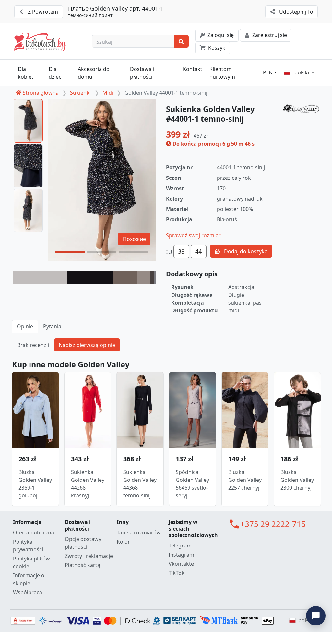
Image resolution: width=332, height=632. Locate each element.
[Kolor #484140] (152, 277)
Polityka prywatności (28, 545)
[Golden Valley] (301, 108)
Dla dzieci (56, 72)
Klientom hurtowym (222, 72)
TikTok (176, 572)
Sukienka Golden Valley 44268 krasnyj (87, 483)
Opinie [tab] (25, 326)
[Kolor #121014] (90, 277)
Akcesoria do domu (94, 72)
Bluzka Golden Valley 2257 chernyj (245, 479)
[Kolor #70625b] (125, 277)
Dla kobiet (25, 72)
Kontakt (192, 68)
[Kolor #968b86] (143, 277)
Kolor (123, 541)
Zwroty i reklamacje (89, 556)
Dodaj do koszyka (245, 251)
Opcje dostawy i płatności (84, 542)
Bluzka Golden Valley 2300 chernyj (297, 479)
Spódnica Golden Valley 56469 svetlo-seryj (192, 483)
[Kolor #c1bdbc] (40, 277)
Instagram (181, 554)
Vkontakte (181, 563)
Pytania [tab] (52, 326)
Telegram (180, 545)
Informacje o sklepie (28, 579)
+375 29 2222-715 (273, 524)
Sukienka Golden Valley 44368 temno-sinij (140, 483)
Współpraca (27, 592)
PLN (268, 72)
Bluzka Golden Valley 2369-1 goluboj (35, 483)
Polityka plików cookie (31, 562)
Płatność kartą (82, 565)
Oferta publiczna (33, 532)
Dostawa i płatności (142, 72)
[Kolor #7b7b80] (155, 277)
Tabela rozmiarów (139, 532)
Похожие (134, 239)
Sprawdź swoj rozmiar (193, 235)
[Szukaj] (181, 41)
